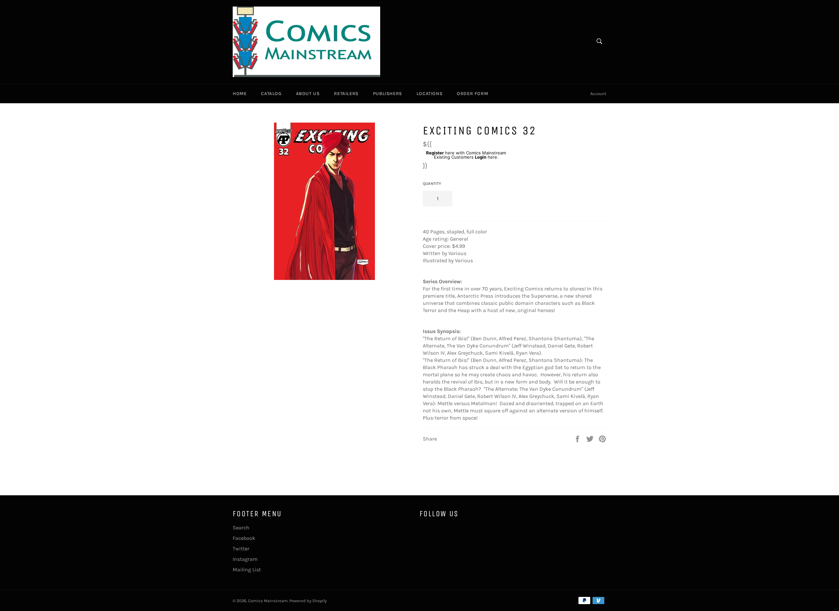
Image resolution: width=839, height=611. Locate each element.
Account (598, 93)
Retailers (346, 93)
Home (239, 93)
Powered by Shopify (308, 600)
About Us (308, 93)
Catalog (271, 93)
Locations (429, 93)
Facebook (244, 538)
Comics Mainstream (268, 600)
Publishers (387, 93)
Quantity (432, 183)
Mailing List (247, 569)
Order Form (472, 93)
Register (435, 152)
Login (480, 157)
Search (241, 527)
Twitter (241, 548)
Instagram (245, 559)
